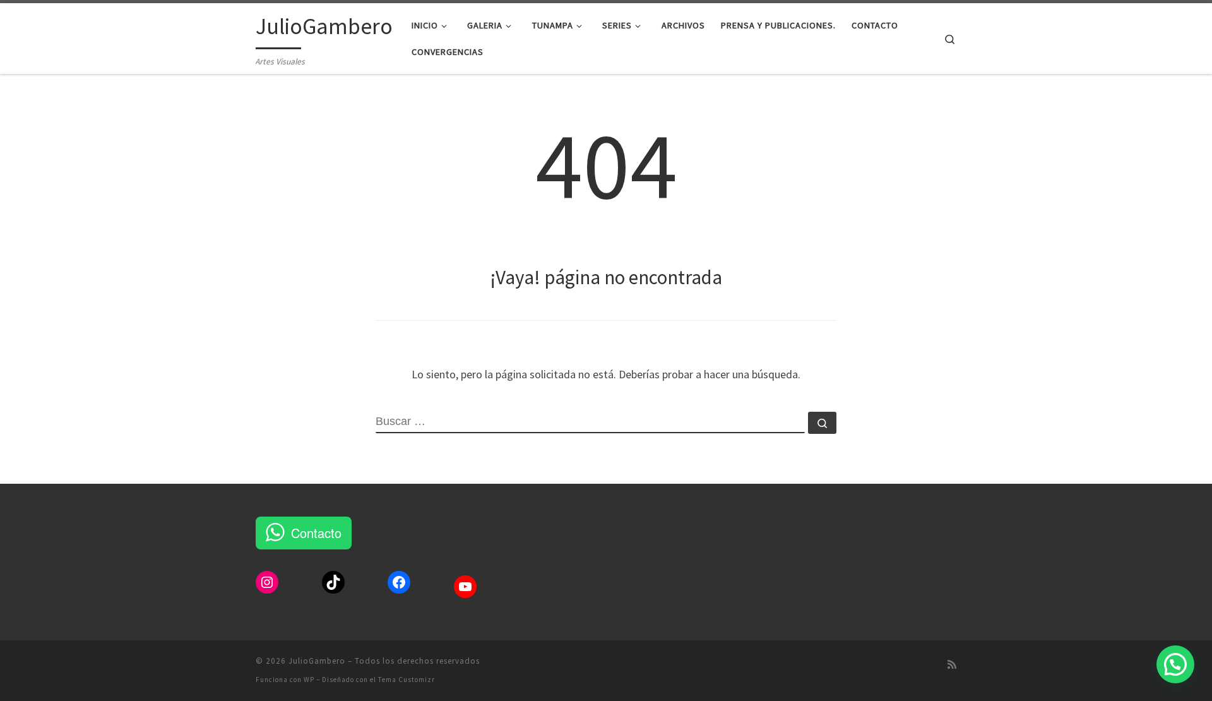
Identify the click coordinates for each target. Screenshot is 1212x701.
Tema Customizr (406, 679)
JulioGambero (316, 661)
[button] (1175, 664)
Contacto (316, 533)
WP (309, 679)
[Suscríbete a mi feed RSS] (952, 665)
